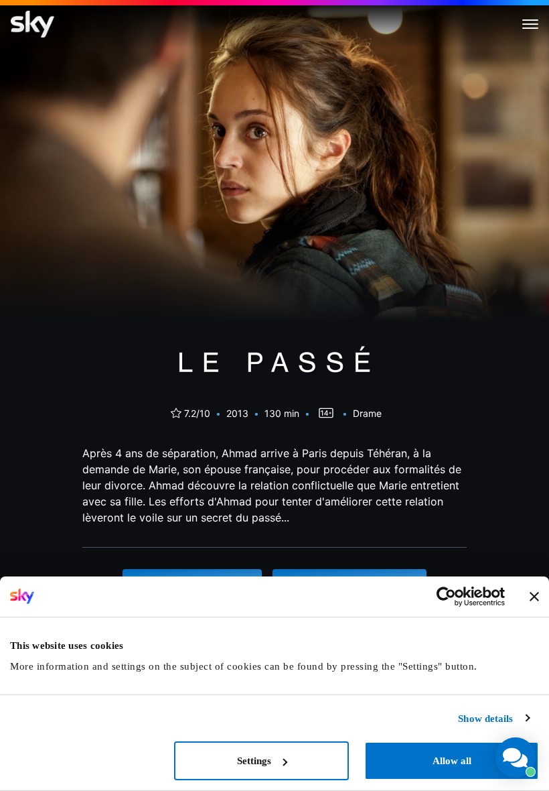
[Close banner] (534, 596)
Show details (485, 718)
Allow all (452, 760)
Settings (254, 760)
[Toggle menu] (530, 24)
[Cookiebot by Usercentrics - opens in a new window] (446, 597)
